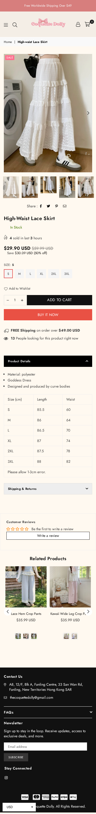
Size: (9, 265)
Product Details (19, 361)
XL (41, 274)
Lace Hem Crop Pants (26, 613)
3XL (66, 274)
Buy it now (48, 314)
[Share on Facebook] (41, 206)
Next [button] (88, 113)
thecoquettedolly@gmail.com (31, 697)
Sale (9, 57)
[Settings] (78, 24)
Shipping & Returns (22, 489)
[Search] (14, 24)
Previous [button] (8, 113)
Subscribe (16, 757)
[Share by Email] (65, 206)
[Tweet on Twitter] (49, 206)
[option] (48, 113)
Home (8, 42)
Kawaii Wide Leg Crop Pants (70, 613)
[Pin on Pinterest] (56, 206)
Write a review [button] (48, 535)
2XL (53, 274)
